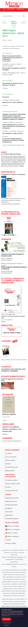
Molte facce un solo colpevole (12, 102)
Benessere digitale (9, 414)
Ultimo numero (10, 460)
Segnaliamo (9, 515)
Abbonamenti (10, 9)
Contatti (8, 540)
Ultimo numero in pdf (12, 484)
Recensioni (9, 512)
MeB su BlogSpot (13, 536)
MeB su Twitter (12, 533)
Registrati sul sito (11, 501)
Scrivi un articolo (10, 457)
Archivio (4, 40)
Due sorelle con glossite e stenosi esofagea (14, 69)
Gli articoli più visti (11, 467)
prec (4, 22)
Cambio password (11, 505)
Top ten (10, 40)
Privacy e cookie (10, 543)
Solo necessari (6, 622)
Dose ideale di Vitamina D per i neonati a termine (13, 84)
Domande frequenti (11, 518)
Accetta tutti (6, 619)
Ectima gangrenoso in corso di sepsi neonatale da (13, 126)
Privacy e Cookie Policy (16, 615)
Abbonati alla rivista (12, 498)
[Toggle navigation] (24, 16)
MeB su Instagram (13, 529)
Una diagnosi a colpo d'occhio (12, 133)
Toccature (5, 97)
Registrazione (20, 9)
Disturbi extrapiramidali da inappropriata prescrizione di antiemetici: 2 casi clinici (12, 58)
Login (4, 9)
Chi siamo (8, 453)
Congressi (8, 508)
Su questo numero (11, 480)
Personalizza (6, 625)
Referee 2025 (9, 471)
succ (23, 22)
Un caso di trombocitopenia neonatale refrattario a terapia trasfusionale (13, 140)
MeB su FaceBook (13, 526)
